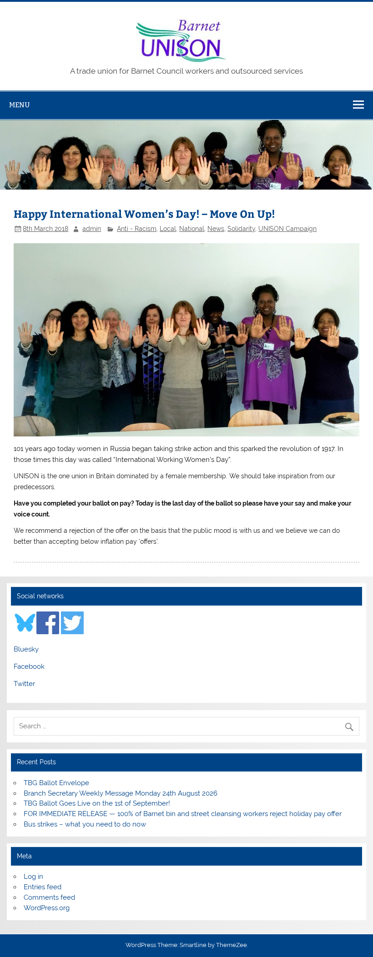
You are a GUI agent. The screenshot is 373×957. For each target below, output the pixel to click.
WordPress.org (47, 908)
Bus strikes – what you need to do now (85, 824)
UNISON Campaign (287, 228)
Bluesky (26, 649)
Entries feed (42, 887)
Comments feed (49, 897)
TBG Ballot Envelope (56, 783)
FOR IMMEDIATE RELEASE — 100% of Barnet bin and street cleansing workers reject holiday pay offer (183, 814)
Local (168, 228)
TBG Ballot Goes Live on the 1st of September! (97, 803)
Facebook (29, 666)
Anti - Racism (136, 228)
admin (91, 228)
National (191, 228)
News (215, 228)
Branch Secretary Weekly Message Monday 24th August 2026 (120, 793)
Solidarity (241, 228)
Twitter (24, 684)
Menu (19, 104)
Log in (33, 876)
